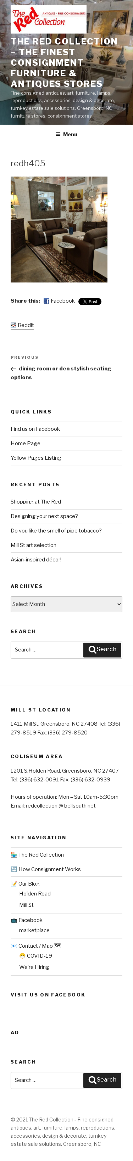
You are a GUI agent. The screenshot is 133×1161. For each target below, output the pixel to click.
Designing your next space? (44, 516)
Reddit (26, 325)
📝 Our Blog (25, 884)
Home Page (25, 443)
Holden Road (35, 894)
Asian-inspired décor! (36, 559)
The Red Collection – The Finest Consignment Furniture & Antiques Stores (64, 62)
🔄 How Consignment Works (46, 869)
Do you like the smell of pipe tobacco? (56, 531)
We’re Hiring (34, 967)
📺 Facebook (27, 920)
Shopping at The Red (36, 502)
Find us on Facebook (35, 429)
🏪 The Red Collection (37, 855)
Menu (70, 134)
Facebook (63, 301)
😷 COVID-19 (35, 956)
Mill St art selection (33, 545)
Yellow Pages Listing (36, 458)
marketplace (34, 930)
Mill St (26, 905)
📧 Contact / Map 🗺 (36, 946)
